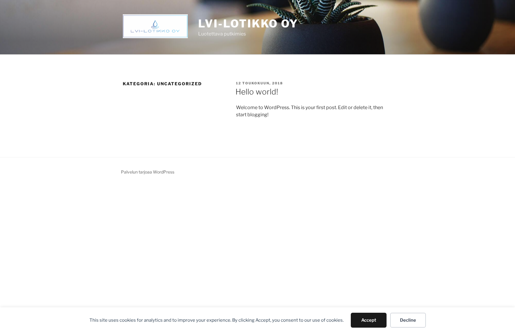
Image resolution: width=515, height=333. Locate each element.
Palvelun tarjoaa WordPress (147, 171)
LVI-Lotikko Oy (248, 23)
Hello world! (256, 91)
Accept (368, 320)
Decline (408, 320)
